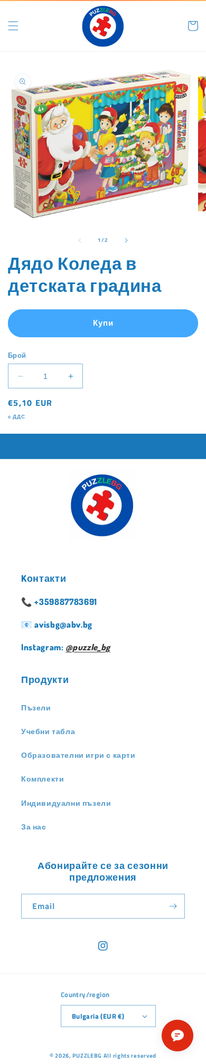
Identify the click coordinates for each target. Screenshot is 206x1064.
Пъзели (36, 707)
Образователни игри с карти (78, 754)
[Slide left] (79, 240)
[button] (13, 25)
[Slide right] (126, 240)
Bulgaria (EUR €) (98, 1016)
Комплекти (42, 778)
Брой (17, 355)
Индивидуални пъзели (66, 802)
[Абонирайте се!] (172, 906)
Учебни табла (48, 731)
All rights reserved (130, 1055)
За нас (33, 826)
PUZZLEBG (87, 1055)
